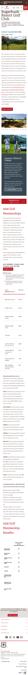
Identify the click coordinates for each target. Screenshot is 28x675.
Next (18, 202)
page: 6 (14, 129)
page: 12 (14, 131)
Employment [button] (4, 626)
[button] (25, 672)
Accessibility (24, 670)
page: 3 (7, 129)
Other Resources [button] (5, 632)
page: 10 (23, 129)
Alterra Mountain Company (5, 661)
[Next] (25, 121)
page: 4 (9, 129)
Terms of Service (23, 664)
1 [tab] (12, 202)
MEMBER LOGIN (8, 269)
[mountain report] (13, 7)
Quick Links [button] (4, 629)
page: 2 (5, 129)
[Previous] (2, 121)
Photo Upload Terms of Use (21, 667)
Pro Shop (18, 87)
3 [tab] (15, 202)
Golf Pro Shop (10, 252)
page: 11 (25, 129)
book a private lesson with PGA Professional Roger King (12, 90)
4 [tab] (16, 202)
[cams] (17, 7)
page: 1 (3, 129)
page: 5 (12, 129)
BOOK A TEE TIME (7, 109)
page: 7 (16, 129)
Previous (10, 202)
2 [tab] (13, 202)
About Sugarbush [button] (5, 619)
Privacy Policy (23, 661)
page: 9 (21, 129)
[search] (21, 7)
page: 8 (18, 129)
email (4, 255)
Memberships (14, 200)
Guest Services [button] (4, 622)
